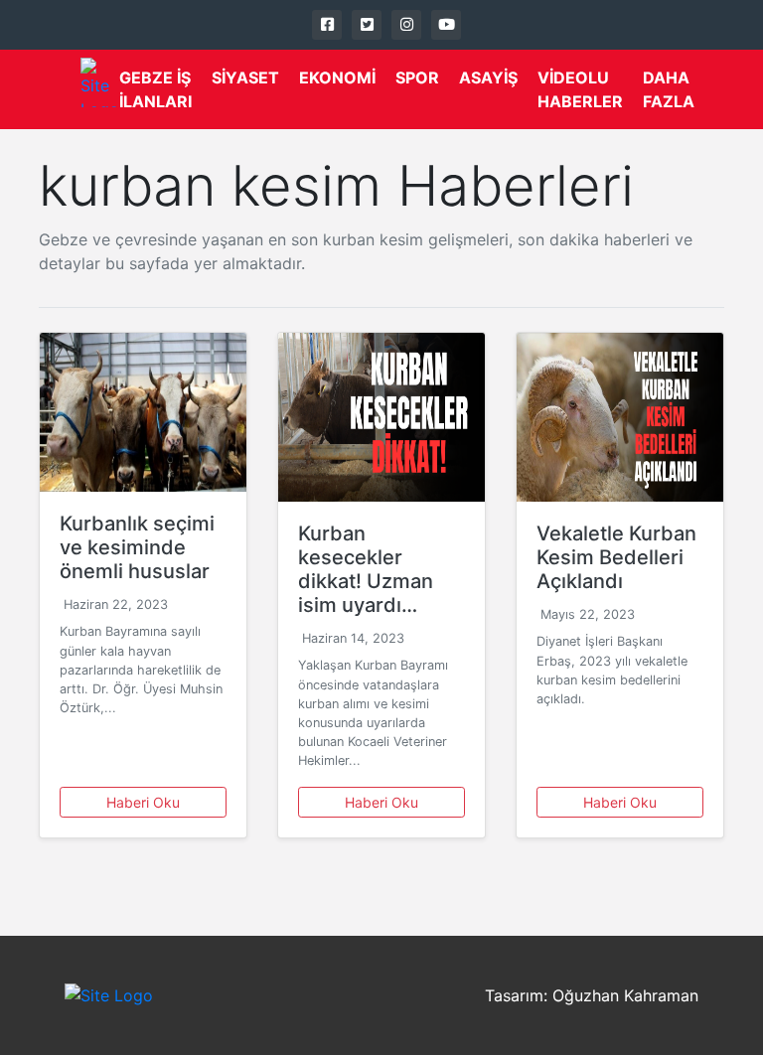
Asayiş (488, 77)
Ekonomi (337, 77)
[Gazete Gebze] (99, 82)
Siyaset (245, 77)
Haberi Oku (143, 802)
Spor (417, 77)
